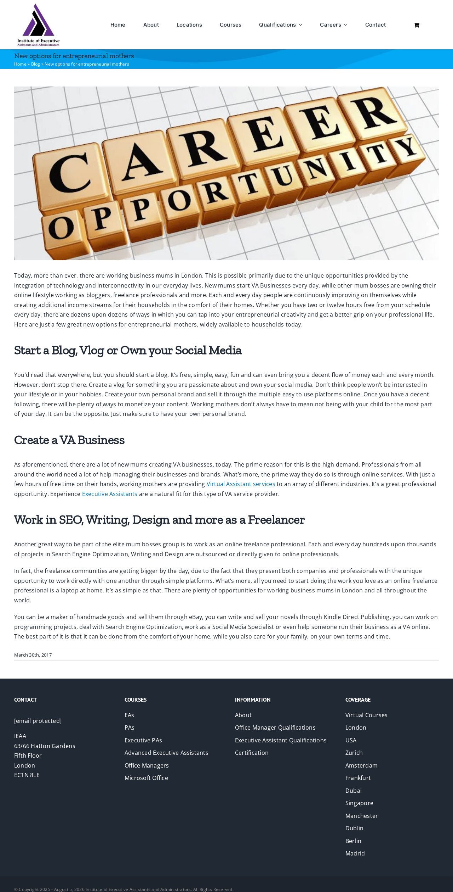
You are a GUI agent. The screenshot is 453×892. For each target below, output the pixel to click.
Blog (35, 64)
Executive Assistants (110, 494)
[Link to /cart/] (417, 25)
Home (20, 64)
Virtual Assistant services (241, 484)
